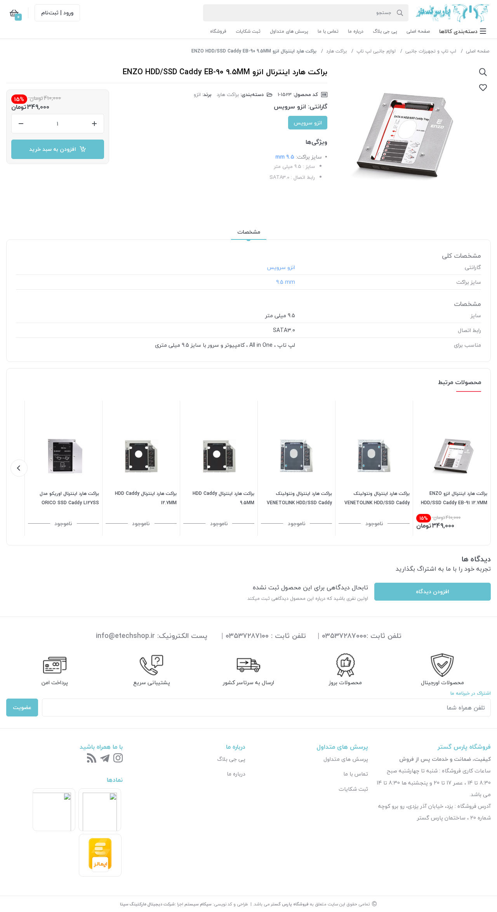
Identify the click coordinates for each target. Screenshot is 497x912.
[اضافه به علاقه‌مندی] (483, 87)
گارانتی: (317, 106)
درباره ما (236, 774)
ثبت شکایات (353, 789)
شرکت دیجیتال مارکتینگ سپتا (147, 904)
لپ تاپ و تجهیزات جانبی (430, 51)
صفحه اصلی (477, 51)
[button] (462, 31)
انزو (197, 94)
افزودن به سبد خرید (54, 149)
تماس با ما (355, 774)
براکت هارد (336, 51)
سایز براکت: (309, 157)
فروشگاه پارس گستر (290, 904)
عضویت (22, 707)
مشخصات (248, 232)
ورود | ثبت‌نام (57, 12)
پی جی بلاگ (231, 759)
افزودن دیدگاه (432, 591)
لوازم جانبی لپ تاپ (376, 51)
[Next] (19, 468)
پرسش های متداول (345, 759)
